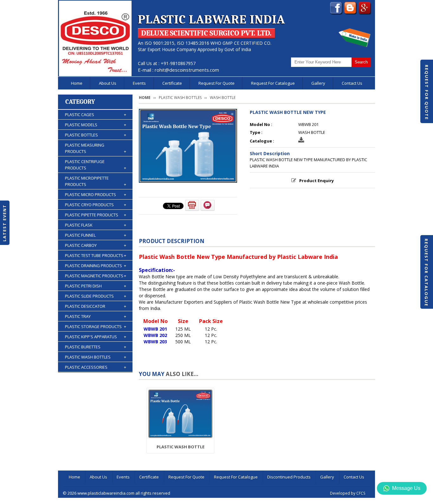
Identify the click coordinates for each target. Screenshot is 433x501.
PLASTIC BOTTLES (95, 135)
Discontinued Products (289, 477)
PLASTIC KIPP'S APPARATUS (95, 336)
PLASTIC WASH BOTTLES (95, 357)
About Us (107, 83)
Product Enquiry (316, 180)
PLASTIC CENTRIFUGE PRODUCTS (95, 165)
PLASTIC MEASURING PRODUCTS (95, 148)
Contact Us (352, 83)
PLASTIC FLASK (95, 225)
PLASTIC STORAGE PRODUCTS (95, 326)
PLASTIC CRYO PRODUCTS (95, 205)
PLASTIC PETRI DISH (95, 286)
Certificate (172, 83)
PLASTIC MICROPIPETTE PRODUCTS (95, 181)
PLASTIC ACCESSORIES (95, 367)
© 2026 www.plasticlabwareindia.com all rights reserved (116, 493)
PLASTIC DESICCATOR (95, 306)
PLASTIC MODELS (95, 125)
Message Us (406, 488)
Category (80, 101)
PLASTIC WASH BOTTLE (180, 447)
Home (76, 83)
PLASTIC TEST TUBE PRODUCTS (95, 255)
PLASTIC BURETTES (95, 347)
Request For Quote (427, 92)
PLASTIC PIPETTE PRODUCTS (95, 215)
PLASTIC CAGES (95, 114)
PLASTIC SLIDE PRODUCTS (95, 296)
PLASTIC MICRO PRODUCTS (95, 194)
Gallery (318, 83)
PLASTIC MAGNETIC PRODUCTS (95, 276)
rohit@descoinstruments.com (187, 70)
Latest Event (4, 222)
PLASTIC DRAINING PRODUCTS (95, 265)
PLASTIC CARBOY (95, 245)
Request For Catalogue (426, 273)
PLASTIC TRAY (95, 316)
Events (139, 83)
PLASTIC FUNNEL (95, 235)
